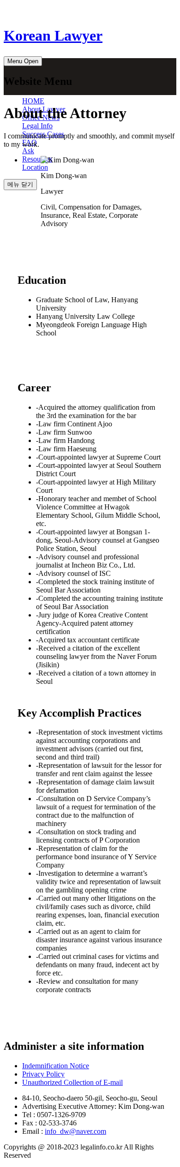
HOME (33, 101)
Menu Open (22, 61)
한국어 (127, 10)
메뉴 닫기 (20, 184)
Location (35, 167)
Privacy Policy (43, 1074)
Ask (28, 151)
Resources (37, 159)
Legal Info (37, 126)
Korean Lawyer (53, 35)
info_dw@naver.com (75, 1131)
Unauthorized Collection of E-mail (72, 1082)
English (161, 10)
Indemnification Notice (55, 1066)
